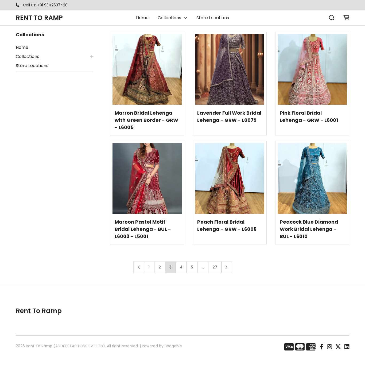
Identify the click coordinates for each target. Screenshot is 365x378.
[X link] (338, 347)
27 (214, 267)
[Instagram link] (329, 347)
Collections (169, 18)
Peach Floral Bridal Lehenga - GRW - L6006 (227, 225)
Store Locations (212, 18)
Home (142, 18)
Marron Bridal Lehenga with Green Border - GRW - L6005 (146, 120)
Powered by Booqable (162, 346)
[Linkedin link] (346, 347)
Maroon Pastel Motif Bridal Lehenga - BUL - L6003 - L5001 (143, 229)
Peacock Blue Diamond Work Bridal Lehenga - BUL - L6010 (309, 229)
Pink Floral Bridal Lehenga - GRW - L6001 (309, 116)
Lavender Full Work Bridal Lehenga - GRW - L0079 (229, 116)
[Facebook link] (321, 347)
